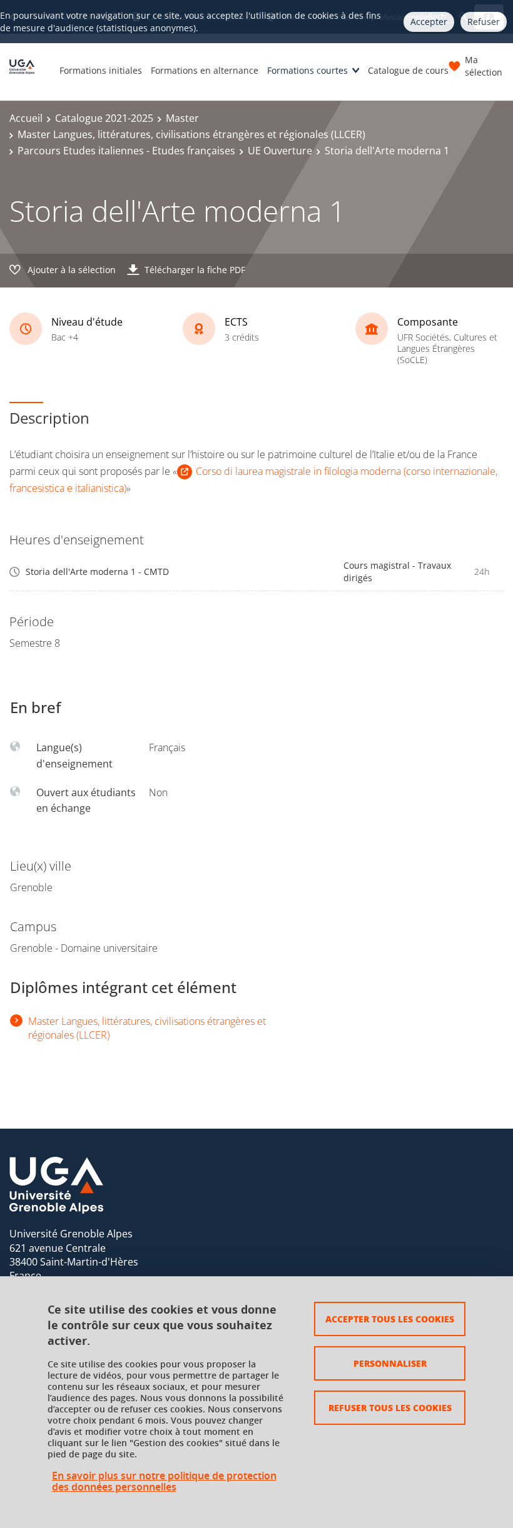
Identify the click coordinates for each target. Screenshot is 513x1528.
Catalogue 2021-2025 (104, 118)
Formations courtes (307, 70)
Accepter (428, 21)
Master (182, 118)
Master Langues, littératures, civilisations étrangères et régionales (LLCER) (191, 134)
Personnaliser (390, 1363)
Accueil (26, 118)
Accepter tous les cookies (389, 1318)
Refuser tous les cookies (390, 1407)
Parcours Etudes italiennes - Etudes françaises (126, 150)
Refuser (483, 21)
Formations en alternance (204, 70)
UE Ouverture (280, 150)
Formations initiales (100, 70)
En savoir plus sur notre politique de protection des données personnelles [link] (164, 1481)
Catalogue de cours (408, 70)
